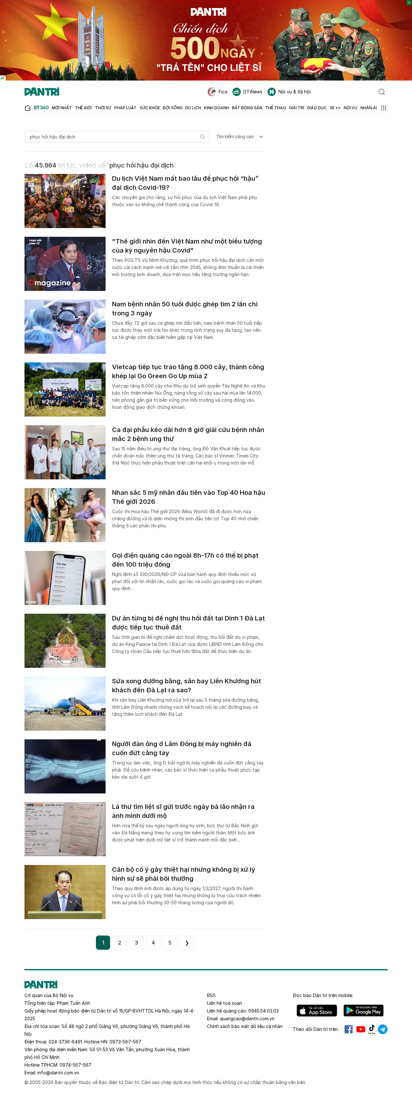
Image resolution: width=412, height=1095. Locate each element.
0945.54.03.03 (263, 1010)
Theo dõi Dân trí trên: (316, 1029)
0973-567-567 (125, 1041)
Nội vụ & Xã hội (294, 91)
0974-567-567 (75, 1065)
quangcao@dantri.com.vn (247, 1018)
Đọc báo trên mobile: (323, 995)
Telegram (383, 1029)
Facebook (348, 1029)
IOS (317, 1010)
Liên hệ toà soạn (224, 1003)
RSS (211, 995)
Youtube (361, 1029)
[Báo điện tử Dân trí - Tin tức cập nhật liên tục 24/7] (41, 91)
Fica (223, 91)
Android (363, 1010)
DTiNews (252, 91)
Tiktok (371, 1029)
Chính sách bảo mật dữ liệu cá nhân (245, 1026)
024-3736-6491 (65, 1041)
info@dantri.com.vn (58, 1072)
